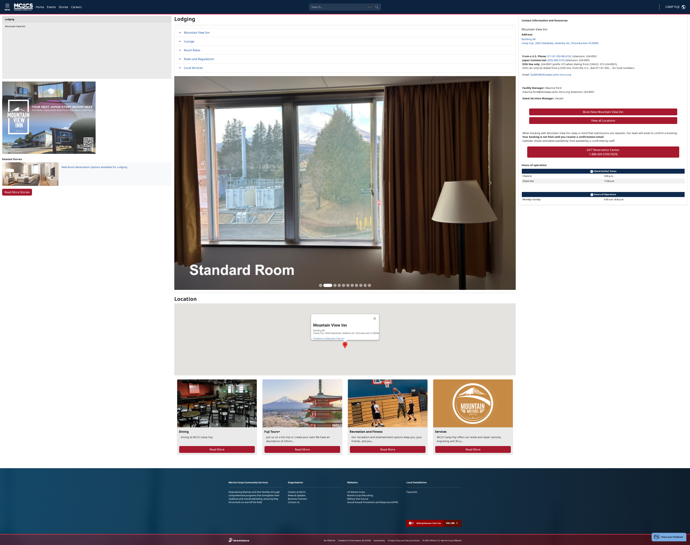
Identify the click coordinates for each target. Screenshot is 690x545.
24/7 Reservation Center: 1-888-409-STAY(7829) (603, 152)
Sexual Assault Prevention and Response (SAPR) (372, 502)
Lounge (189, 41)
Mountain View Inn (15, 26)
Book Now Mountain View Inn (603, 112)
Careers (76, 7)
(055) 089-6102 (556, 60)
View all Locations (603, 121)
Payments (411, 492)
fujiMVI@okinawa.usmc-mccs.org (550, 74)
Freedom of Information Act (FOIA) (354, 540)
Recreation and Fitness (366, 432)
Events (51, 7)
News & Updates (296, 495)
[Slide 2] (324, 285)
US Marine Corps (356, 492)
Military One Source (357, 498)
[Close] (374, 318)
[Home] (23, 7)
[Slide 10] (365, 285)
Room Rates (192, 50)
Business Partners (297, 498)
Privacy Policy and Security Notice (404, 540)
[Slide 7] (352, 285)
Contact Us (294, 502)
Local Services (193, 68)
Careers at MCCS (296, 492)
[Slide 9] (360, 285)
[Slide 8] (356, 285)
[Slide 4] (339, 285)
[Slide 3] (332, 285)
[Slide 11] (369, 285)
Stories (63, 7)
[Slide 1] (320, 285)
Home (40, 7)
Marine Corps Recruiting (360, 495)
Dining (184, 432)
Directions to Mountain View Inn (329, 338)
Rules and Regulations (199, 59)
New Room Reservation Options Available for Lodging (94, 167)
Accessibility (379, 540)
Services (441, 432)
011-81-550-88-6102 (559, 56)
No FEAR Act (329, 540)
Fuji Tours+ (272, 432)
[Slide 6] (347, 285)
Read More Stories (17, 192)
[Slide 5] (343, 285)
